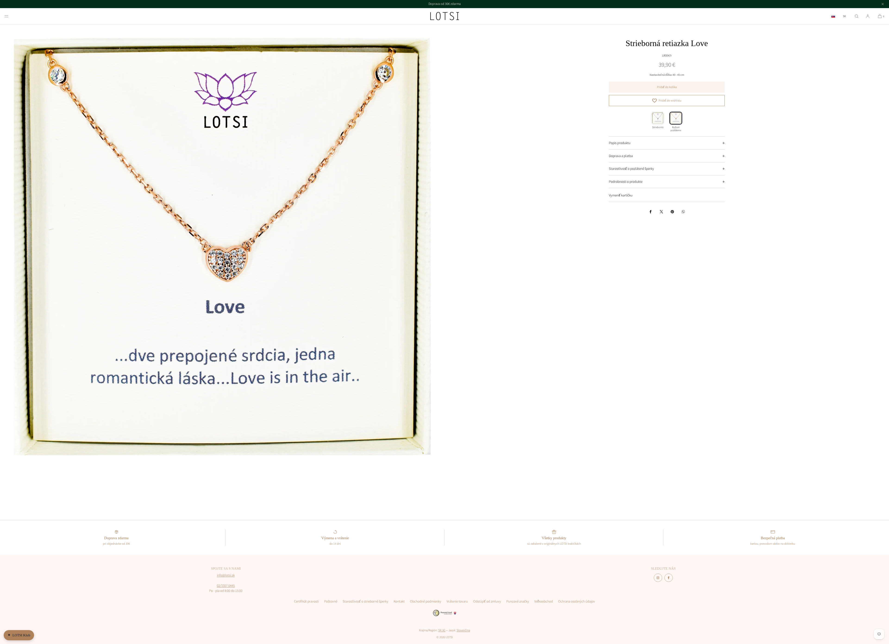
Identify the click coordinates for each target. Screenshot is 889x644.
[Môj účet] (868, 16)
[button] (856, 16)
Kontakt (399, 601)
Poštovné (330, 601)
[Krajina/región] (833, 16)
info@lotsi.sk (226, 575)
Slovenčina (463, 630)
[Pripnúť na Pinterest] (672, 212)
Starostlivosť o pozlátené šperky (631, 168)
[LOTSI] (444, 16)
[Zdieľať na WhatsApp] (683, 212)
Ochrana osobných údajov (576, 601)
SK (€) (441, 630)
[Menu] (10, 16)
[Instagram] (658, 578)
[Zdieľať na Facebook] (650, 212)
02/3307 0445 (226, 585)
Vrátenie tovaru (457, 601)
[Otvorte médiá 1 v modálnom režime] (222, 246)
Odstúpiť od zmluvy (487, 601)
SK (844, 16)
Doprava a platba (621, 156)
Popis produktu (619, 143)
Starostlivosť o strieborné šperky (365, 601)
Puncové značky (517, 601)
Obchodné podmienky (425, 601)
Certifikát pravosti (306, 601)
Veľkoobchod (543, 601)
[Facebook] (669, 578)
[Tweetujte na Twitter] (661, 212)
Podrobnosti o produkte (625, 181)
